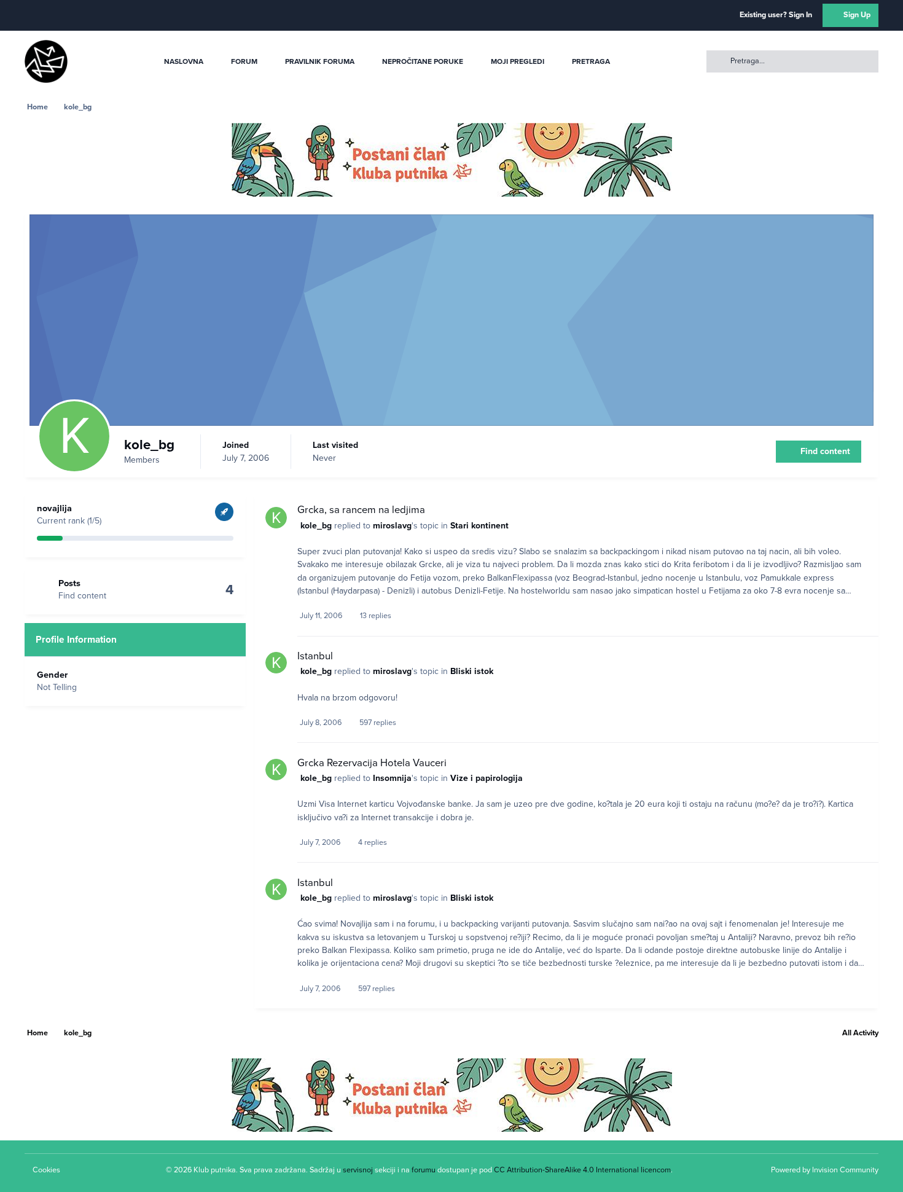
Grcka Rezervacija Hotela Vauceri (372, 763)
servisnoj (358, 1170)
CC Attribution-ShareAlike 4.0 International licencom (582, 1170)
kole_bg (316, 525)
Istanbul (315, 656)
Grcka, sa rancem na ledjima (361, 510)
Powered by (824, 1170)
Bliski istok (471, 671)
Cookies (46, 1170)
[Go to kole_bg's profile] (276, 517)
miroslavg (392, 525)
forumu (424, 1170)
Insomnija (392, 778)
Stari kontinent (479, 525)
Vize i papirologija (486, 778)
